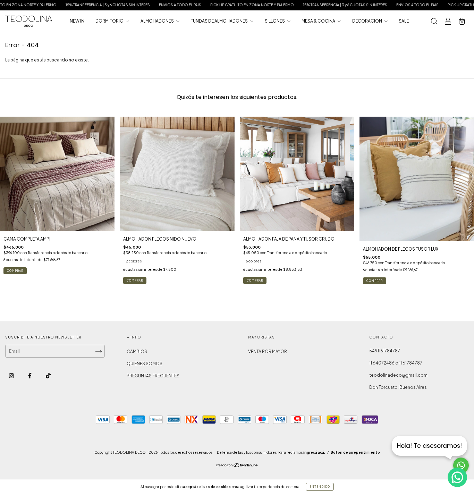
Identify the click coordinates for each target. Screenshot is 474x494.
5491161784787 (384, 350)
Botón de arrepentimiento (355, 452)
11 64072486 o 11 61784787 (395, 363)
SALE (404, 21)
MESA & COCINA (319, 21)
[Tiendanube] (237, 466)
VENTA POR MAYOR (267, 351)
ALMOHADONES (158, 21)
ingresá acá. (314, 452)
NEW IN (77, 21)
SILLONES (275, 21)
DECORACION (367, 21)
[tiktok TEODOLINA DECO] (48, 375)
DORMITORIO (109, 21)
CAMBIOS (137, 351)
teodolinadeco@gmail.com (398, 375)
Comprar (15, 271)
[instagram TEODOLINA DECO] (11, 375)
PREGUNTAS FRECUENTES (153, 375)
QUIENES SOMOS (144, 363)
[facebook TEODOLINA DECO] (30, 375)
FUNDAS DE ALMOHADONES (219, 21)
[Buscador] (434, 22)
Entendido (320, 486)
